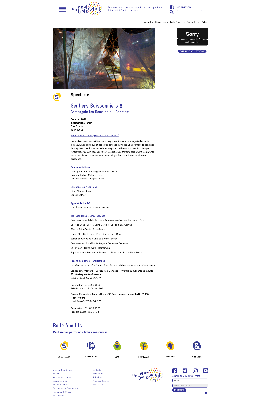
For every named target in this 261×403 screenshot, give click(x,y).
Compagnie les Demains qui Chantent (100, 111)
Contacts (97, 370)
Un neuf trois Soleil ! (63, 370)
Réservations (99, 373)
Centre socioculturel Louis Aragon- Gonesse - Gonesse (99, 243)
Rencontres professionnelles (66, 388)
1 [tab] (58, 83)
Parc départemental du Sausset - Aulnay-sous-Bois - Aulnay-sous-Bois (107, 220)
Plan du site (99, 384)
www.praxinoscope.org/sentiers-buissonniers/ (95, 135)
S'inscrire (179, 390)
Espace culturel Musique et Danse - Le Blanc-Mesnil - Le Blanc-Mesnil (107, 252)
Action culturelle (61, 384)
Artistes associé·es (62, 377)
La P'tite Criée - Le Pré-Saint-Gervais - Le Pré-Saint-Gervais (101, 224)
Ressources (160, 22)
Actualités (97, 377)
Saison (56, 373)
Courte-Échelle (60, 381)
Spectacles (192, 22)
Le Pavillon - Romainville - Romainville (90, 248)
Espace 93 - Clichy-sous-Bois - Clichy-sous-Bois (96, 234)
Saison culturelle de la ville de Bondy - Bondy (94, 238)
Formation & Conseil (62, 392)
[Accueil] (87, 8)
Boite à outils (176, 22)
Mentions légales (101, 381)
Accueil (147, 22)
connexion (184, 7)
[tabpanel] (104, 58)
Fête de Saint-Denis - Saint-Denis (88, 229)
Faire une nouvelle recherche (192, 51)
